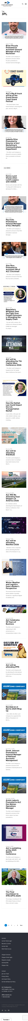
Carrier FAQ (5, 946)
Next (21, 925)
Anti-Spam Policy (6, 979)
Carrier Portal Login (7, 941)
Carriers (4, 938)
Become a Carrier (6, 943)
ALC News (7, 24)
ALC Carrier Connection (12, 561)
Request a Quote (6, 960)
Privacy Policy (5, 976)
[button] (26, 4)
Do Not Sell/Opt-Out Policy (8, 981)
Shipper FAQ (5, 965)
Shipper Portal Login (7, 957)
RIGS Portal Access (6, 949)
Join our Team (5, 973)
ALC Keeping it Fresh (10, 288)
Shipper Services (6, 954)
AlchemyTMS (5, 962)
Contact (4, 971)
